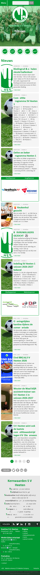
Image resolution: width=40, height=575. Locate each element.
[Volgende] (28, 461)
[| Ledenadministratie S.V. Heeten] (20, 54)
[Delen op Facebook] (18, 471)
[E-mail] (26, 471)
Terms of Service (21, 574)
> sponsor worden (27, 539)
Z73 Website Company (22, 568)
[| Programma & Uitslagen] (12, 54)
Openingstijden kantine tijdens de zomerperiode (23, 324)
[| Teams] (5, 54)
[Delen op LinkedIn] (22, 471)
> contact (4, 563)
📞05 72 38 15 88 (6, 533)
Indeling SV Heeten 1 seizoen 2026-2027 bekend (24, 266)
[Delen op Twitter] (14, 471)
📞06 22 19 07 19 (6, 546)
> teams (24, 537)
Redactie (36, 568)
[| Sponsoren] (27, 54)
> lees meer (17, 90)
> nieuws (24, 531)
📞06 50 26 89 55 (6, 552)
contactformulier (14, 544)
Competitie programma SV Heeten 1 (26, 101)
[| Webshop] (35, 54)
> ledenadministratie (28, 535)
